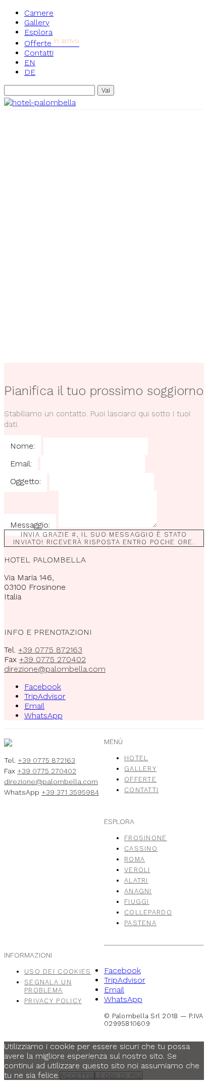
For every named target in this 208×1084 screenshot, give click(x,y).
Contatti (39, 53)
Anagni (138, 891)
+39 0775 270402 (52, 659)
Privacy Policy (53, 1001)
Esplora (38, 32)
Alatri (136, 880)
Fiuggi (136, 901)
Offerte (51, 43)
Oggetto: (25, 481)
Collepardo (148, 912)
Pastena (140, 923)
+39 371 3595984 (70, 792)
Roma (134, 859)
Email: (21, 463)
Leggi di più (118, 1075)
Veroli (137, 870)
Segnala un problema (48, 986)
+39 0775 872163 (50, 650)
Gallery (36, 22)
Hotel (136, 758)
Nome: (22, 446)
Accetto (77, 1075)
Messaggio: (30, 525)
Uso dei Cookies (57, 971)
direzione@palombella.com (55, 669)
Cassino (141, 848)
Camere (39, 13)
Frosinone (145, 838)
